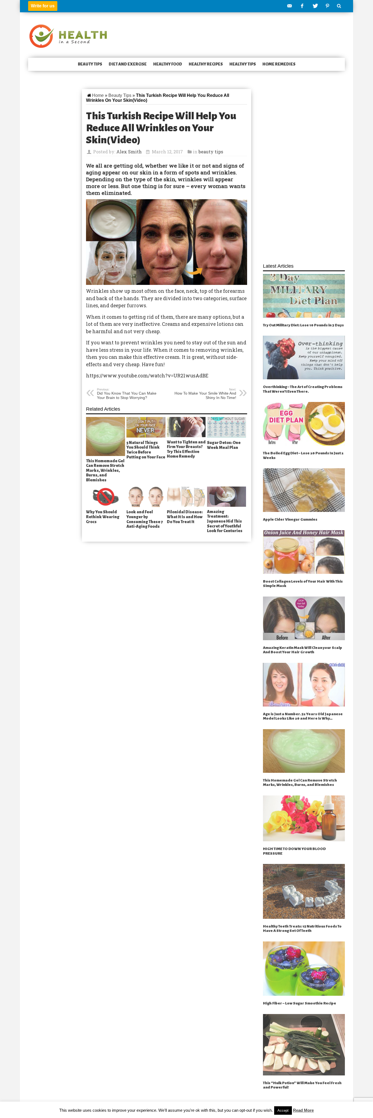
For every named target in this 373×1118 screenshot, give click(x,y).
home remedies (278, 64)
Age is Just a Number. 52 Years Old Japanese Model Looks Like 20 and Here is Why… (303, 716)
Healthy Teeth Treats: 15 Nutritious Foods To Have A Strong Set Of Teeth (302, 928)
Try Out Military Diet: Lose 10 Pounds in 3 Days (303, 325)
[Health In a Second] (68, 35)
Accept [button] (283, 1110)
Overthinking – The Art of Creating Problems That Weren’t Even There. (302, 389)
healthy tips (242, 64)
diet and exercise (128, 64)
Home (98, 95)
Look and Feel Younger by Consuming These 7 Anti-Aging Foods (144, 519)
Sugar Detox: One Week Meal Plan (224, 445)
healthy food (167, 64)
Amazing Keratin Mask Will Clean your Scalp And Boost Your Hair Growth (302, 650)
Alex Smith (129, 151)
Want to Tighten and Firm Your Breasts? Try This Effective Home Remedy (186, 449)
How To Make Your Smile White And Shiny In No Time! (205, 394)
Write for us (43, 6)
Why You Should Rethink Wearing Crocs (102, 517)
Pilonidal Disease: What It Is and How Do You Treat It (185, 517)
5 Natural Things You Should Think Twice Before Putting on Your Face (145, 449)
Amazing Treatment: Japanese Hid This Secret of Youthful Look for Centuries (224, 521)
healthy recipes (206, 64)
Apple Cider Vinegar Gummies (290, 519)
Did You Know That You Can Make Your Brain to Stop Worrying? (126, 394)
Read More (303, 1110)
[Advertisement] (304, 173)
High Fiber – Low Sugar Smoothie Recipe (299, 1003)
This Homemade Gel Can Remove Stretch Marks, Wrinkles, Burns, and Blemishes (105, 470)
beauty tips (90, 64)
